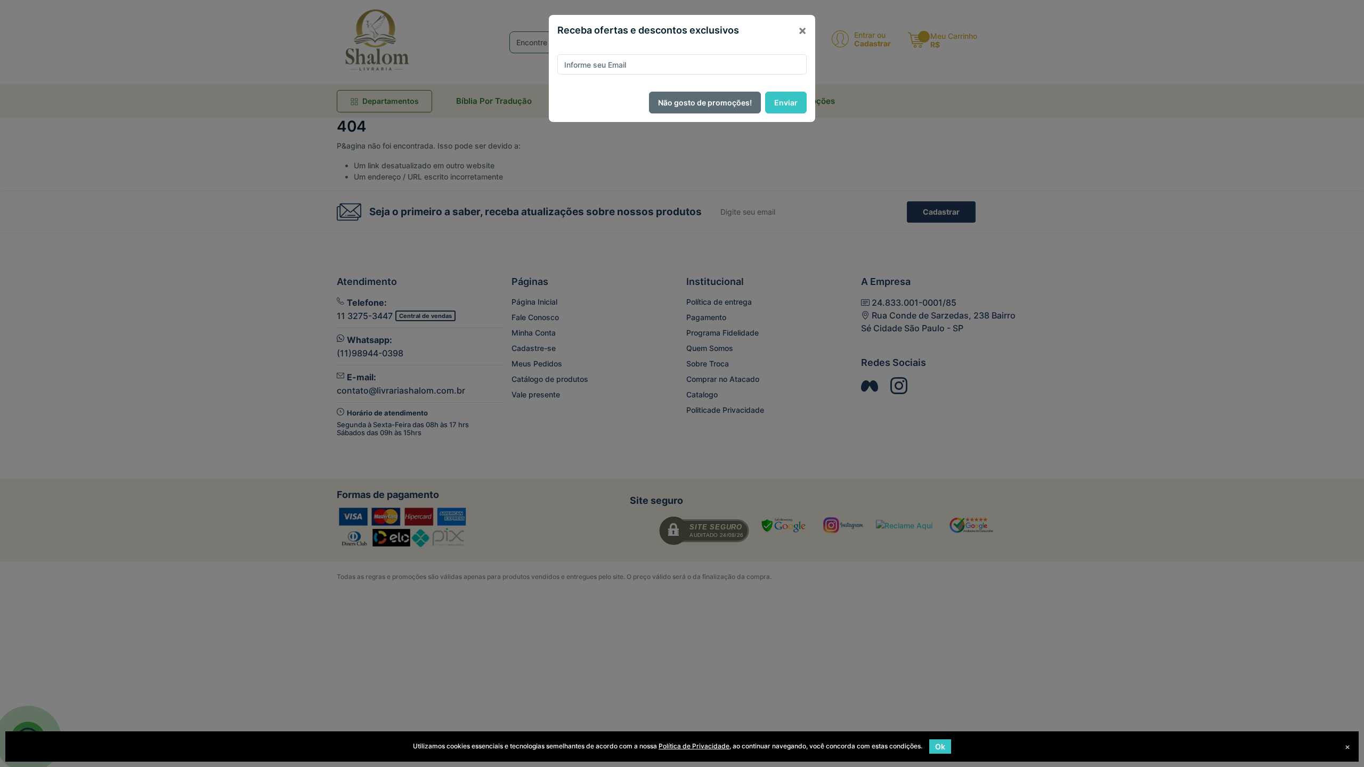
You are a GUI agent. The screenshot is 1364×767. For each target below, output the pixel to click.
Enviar (786, 102)
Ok (940, 746)
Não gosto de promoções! (705, 102)
